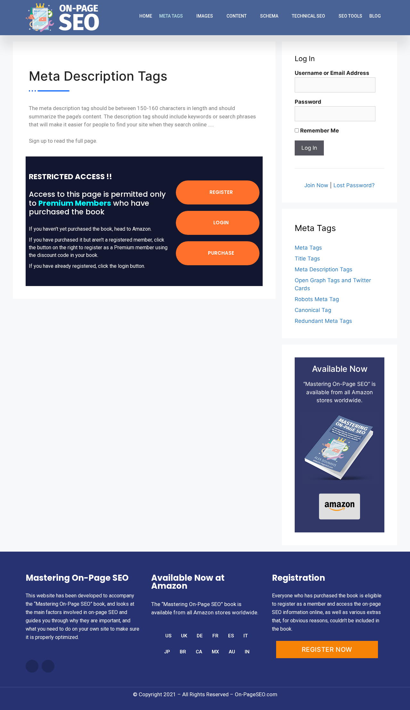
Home (145, 16)
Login (220, 222)
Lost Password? (354, 185)
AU (232, 652)
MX (215, 652)
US (168, 636)
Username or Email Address (332, 73)
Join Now (316, 185)
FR (215, 636)
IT (245, 636)
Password (308, 102)
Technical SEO (308, 16)
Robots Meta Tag (317, 299)
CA (199, 652)
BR (183, 652)
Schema (269, 16)
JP (167, 652)
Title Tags (307, 258)
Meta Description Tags (323, 269)
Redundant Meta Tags (323, 321)
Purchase (220, 253)
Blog (375, 16)
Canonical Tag (313, 310)
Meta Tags (171, 16)
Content (236, 16)
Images (204, 16)
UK (184, 636)
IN (247, 652)
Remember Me (319, 130)
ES (231, 636)
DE (200, 636)
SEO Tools (350, 16)
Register (220, 192)
